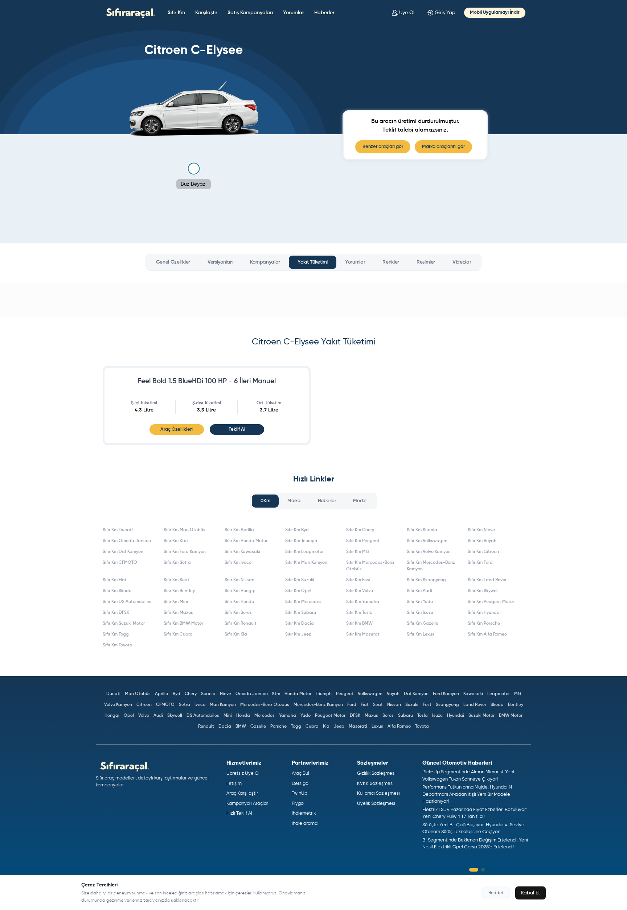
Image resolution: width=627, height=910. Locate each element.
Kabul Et (530, 892)
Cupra (312, 726)
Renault (206, 726)
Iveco (199, 705)
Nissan (394, 705)
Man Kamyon (223, 705)
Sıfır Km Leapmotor (304, 552)
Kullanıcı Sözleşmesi (378, 793)
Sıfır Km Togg (116, 634)
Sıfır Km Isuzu (420, 613)
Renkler (390, 262)
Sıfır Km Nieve (481, 530)
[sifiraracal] (129, 12)
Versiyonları (220, 262)
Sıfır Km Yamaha (362, 602)
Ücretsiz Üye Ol (242, 773)
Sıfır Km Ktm (176, 541)
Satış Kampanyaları (250, 12)
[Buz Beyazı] (193, 169)
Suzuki (411, 705)
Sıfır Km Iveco (238, 563)
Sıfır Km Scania (422, 530)
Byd (176, 694)
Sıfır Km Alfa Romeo (487, 634)
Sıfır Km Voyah (482, 541)
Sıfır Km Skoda (117, 591)
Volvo (143, 715)
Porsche (278, 726)
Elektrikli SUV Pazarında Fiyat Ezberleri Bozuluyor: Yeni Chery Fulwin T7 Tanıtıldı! (474, 813)
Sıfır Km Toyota (117, 645)
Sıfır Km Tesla (359, 613)
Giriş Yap (445, 12)
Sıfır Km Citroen (483, 552)
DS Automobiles (203, 715)
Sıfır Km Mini (176, 602)
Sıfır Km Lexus (420, 634)
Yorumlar (293, 12)
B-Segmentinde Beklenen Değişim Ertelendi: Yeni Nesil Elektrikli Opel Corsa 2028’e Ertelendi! (475, 844)
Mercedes (264, 715)
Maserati (358, 726)
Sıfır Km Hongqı (240, 591)
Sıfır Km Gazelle (422, 623)
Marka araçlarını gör (443, 146)
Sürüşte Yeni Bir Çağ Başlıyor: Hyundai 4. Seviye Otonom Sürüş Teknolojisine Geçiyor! (473, 829)
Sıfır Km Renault (241, 623)
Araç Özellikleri (176, 429)
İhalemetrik (304, 813)
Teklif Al (237, 429)
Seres (388, 715)
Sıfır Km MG (357, 552)
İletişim (234, 783)
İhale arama (304, 823)
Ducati (113, 694)
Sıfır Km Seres (238, 613)
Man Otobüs (138, 694)
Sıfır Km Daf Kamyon (123, 552)
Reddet (496, 893)
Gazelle (258, 726)
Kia (326, 726)
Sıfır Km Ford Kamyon (185, 552)
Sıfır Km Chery (360, 530)
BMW (240, 726)
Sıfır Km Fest (358, 580)
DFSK (355, 715)
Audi (158, 715)
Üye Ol (406, 12)
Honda (243, 715)
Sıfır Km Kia (236, 634)
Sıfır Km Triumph (301, 541)
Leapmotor (498, 694)
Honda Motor (297, 694)
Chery (191, 694)
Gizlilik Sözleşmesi (376, 773)
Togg (296, 726)
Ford (351, 705)
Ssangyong (447, 705)
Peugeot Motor (330, 715)
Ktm (276, 694)
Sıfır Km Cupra (178, 634)
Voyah (393, 694)
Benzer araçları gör (382, 146)
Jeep (339, 726)
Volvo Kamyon (118, 705)
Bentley (515, 705)
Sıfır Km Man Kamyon (306, 563)
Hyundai (455, 715)
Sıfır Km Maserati (363, 634)
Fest (427, 705)
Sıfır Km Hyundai (484, 613)
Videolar (461, 262)
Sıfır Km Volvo (359, 591)
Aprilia (161, 694)
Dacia (224, 726)
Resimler (426, 262)
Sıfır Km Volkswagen (427, 541)
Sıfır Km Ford (480, 563)
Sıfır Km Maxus (178, 613)
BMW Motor (510, 715)
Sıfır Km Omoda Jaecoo (127, 541)
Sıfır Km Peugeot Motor (491, 602)
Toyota (422, 726)
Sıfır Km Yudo (420, 602)
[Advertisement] (313, 300)
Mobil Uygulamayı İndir (495, 12)
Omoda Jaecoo (251, 694)
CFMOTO (165, 705)
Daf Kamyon (416, 694)
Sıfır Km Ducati (118, 530)
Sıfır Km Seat (176, 580)
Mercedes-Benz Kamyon (318, 705)
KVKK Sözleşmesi (375, 783)
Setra (184, 705)
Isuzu (437, 715)
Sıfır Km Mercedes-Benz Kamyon (431, 566)
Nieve (225, 694)
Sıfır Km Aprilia (239, 530)
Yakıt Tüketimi (313, 262)
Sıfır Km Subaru (300, 613)
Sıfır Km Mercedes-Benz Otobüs (370, 566)
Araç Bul (300, 773)
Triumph (324, 694)
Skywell (174, 715)
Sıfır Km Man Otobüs (184, 530)
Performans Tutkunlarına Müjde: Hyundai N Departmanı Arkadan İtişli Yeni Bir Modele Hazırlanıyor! (467, 794)
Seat (378, 705)
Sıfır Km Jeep (298, 634)
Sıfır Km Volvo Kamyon (429, 552)
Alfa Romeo (399, 726)
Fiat (365, 705)
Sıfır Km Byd (297, 530)
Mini (228, 715)
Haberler (324, 12)
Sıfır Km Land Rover (487, 580)
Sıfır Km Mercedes (303, 602)
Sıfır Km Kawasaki (242, 552)
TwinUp (299, 793)
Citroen (144, 705)
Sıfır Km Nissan (239, 580)
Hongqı (111, 715)
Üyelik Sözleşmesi (376, 803)
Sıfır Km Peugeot (363, 541)
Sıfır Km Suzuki (299, 580)
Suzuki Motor (481, 715)
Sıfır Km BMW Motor (183, 623)
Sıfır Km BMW (359, 623)
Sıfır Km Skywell (483, 591)
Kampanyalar (265, 262)
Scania (208, 694)
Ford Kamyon (446, 694)
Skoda (497, 705)
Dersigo (300, 783)
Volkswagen (370, 694)
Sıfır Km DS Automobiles (127, 602)
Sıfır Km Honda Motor (246, 541)
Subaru (405, 715)
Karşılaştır (206, 12)
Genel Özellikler (173, 262)
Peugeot (344, 694)
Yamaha (287, 715)
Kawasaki (473, 694)
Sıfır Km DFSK (116, 613)
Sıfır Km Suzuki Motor (124, 623)
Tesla (422, 715)
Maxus (371, 715)
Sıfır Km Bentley (179, 591)
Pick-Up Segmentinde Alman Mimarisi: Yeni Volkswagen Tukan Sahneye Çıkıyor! (468, 776)
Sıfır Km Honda (239, 602)
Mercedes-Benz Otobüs (264, 705)
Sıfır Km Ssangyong (426, 580)
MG (517, 694)
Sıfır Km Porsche (484, 623)
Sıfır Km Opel (298, 591)
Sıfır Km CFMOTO (120, 563)
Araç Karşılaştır (242, 793)
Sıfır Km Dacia (299, 623)
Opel (129, 715)
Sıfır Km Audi (419, 591)
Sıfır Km (176, 12)
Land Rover (474, 705)
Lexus (377, 726)
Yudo (305, 715)
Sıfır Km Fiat (115, 580)
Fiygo (298, 803)
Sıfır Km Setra (177, 563)
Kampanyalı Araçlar (247, 803)
